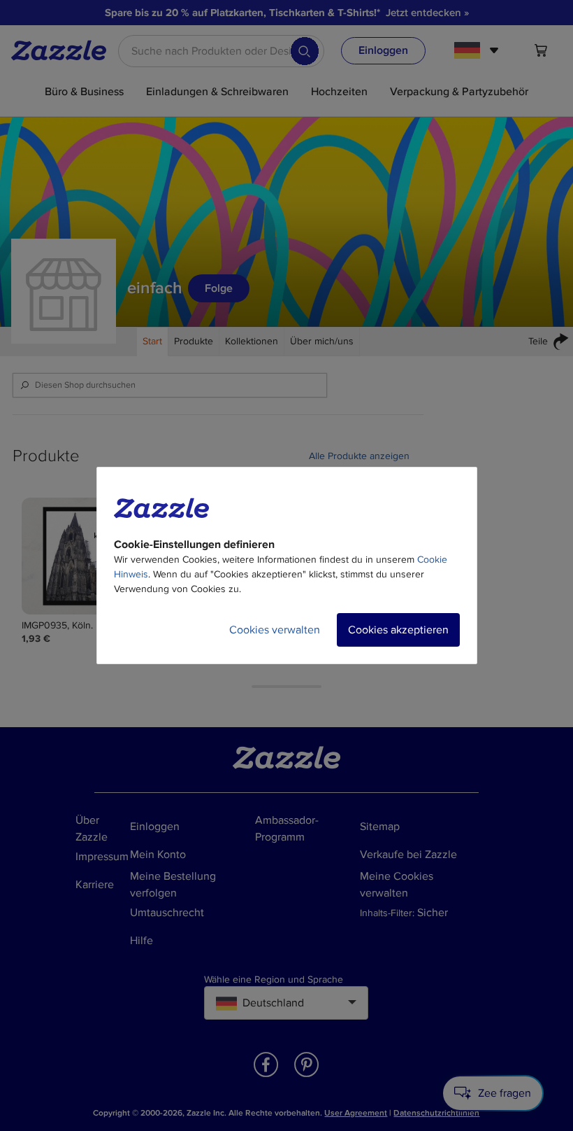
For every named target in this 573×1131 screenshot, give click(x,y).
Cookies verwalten (274, 630)
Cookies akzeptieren (398, 630)
